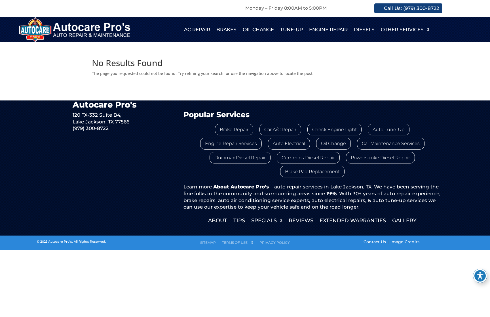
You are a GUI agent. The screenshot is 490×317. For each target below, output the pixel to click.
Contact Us (375, 241)
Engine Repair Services (231, 143)
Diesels (364, 29)
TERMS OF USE (235, 243)
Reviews (301, 221)
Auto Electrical (289, 143)
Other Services (402, 29)
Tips (239, 221)
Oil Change (258, 29)
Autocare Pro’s (60, 241)
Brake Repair (234, 129)
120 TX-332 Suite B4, (97, 115)
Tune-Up (291, 29)
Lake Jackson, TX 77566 (101, 122)
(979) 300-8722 (91, 128)
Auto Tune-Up (389, 129)
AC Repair (197, 29)
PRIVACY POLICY (274, 243)
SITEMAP (208, 243)
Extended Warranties (353, 221)
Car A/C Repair (280, 129)
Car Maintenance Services (391, 143)
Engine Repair (328, 29)
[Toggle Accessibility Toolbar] (480, 276)
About (217, 221)
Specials (264, 221)
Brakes (226, 29)
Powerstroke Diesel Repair (380, 157)
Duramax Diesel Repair (240, 157)
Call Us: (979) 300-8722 (411, 8)
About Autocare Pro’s (241, 187)
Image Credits (404, 241)
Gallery (404, 221)
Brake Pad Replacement (312, 171)
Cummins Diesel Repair (308, 157)
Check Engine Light (334, 129)
